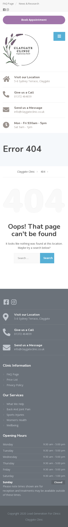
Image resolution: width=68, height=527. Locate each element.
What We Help (15, 404)
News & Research (29, 3)
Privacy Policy (15, 385)
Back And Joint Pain (18, 409)
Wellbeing (12, 425)
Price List (12, 379)
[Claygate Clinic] (21, 49)
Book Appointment (34, 20)
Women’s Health (17, 420)
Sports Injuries (15, 414)
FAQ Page (8, 3)
